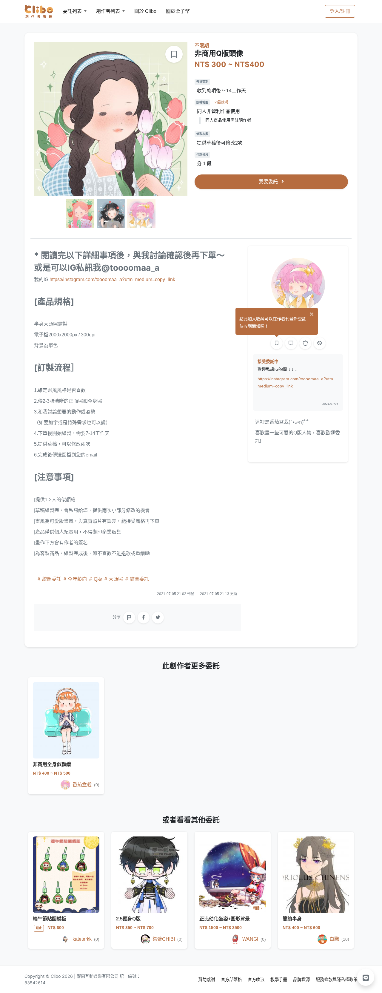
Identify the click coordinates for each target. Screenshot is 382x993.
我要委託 (269, 181)
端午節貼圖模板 (49, 918)
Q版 (98, 579)
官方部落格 (232, 979)
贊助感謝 (207, 979)
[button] (366, 977)
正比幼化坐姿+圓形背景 (224, 918)
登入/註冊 (340, 11)
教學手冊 (279, 979)
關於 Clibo (139, 11)
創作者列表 (103, 11)
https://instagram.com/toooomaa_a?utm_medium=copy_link (112, 279)
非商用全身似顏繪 (52, 764)
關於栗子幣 (172, 11)
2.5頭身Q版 (128, 918)
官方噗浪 (257, 979)
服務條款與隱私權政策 (337, 979)
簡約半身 (292, 918)
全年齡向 (77, 579)
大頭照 (115, 579)
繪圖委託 (51, 579)
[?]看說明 (221, 102)
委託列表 (69, 11)
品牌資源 (302, 979)
